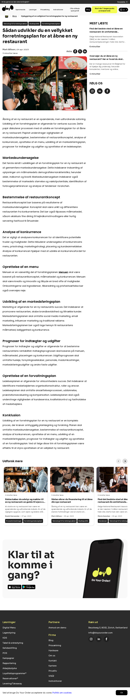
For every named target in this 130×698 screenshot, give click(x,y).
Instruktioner (58, 10)
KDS (5, 637)
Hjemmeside (20, 10)
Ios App (15, 587)
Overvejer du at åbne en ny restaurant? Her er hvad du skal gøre (106, 58)
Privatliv (52, 671)
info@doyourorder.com (100, 632)
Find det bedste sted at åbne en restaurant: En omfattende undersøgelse (106, 30)
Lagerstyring (9, 632)
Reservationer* (10, 678)
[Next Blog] (124, 461)
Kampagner (8, 658)
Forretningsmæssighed (51, 24)
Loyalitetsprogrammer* (14, 673)
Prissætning (45, 10)
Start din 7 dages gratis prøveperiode (104, 9)
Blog (88, 10)
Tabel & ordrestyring (13, 643)
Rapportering (9, 663)
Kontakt (52, 660)
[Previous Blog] (118, 461)
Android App (29, 587)
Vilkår (51, 676)
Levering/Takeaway (12, 683)
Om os (51, 655)
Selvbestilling (10, 648)
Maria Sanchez (104, 516)
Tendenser (103, 521)
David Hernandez (12, 516)
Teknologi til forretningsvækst (15, 24)
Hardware (53, 650)
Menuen (63, 272)
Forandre (121, 2)
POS (5, 653)
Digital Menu (9, 627)
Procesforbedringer (13, 521)
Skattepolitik (34, 24)
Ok (121, 693)
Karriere (52, 665)
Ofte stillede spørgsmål (75, 9)
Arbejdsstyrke (10, 668)
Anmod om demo (57, 627)
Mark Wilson (9, 49)
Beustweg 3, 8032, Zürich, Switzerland (107, 627)
